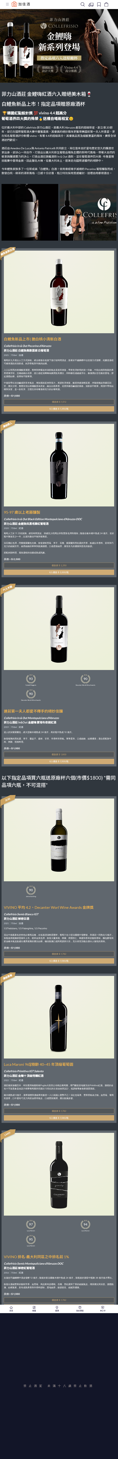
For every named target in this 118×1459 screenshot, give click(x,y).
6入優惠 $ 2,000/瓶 (59, 572)
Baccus (21, 4)
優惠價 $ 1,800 (59, 754)
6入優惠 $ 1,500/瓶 (59, 761)
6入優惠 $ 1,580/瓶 (59, 960)
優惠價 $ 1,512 (59, 401)
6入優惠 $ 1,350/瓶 (59, 408)
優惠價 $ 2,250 (59, 565)
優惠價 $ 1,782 (59, 954)
